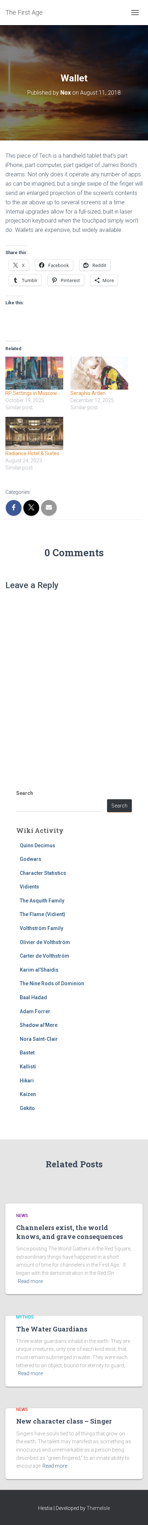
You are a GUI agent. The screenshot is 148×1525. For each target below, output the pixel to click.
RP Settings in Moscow (31, 393)
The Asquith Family (42, 901)
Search (24, 793)
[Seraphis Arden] (99, 373)
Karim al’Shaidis (39, 970)
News (22, 1215)
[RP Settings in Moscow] (34, 373)
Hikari (27, 1080)
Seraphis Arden (88, 393)
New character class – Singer (64, 1421)
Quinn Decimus (37, 845)
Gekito (27, 1108)
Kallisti (28, 1066)
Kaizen (28, 1094)
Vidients (29, 887)
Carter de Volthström (44, 956)
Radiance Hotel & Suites (32, 453)
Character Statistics (43, 873)
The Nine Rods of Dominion (52, 983)
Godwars (30, 859)
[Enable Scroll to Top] (134, 1511)
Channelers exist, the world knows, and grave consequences (69, 1232)
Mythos (25, 1317)
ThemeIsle (98, 1508)
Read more (30, 1281)
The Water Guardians (51, 1329)
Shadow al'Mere (38, 1025)
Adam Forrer (35, 1011)
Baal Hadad (33, 997)
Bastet (27, 1052)
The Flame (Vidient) (42, 914)
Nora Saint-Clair (39, 1039)
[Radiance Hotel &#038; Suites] (34, 433)
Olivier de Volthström (45, 942)
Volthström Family (41, 928)
